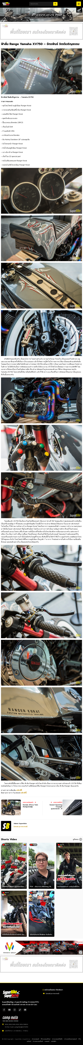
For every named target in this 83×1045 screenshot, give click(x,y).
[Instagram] (15, 1010)
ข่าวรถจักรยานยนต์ (70, 1039)
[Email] (25, 1010)
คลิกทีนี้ (19, 790)
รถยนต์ (47, 1041)
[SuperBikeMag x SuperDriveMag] (11, 994)
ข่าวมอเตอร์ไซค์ (38, 1041)
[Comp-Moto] (10, 1018)
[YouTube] (9, 1010)
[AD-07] (41, 31)
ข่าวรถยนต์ (35, 1039)
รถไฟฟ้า (53, 1041)
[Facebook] (4, 1010)
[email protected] (20, 827)
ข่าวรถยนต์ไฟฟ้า (57, 1039)
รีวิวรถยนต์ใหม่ (45, 1039)
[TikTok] (20, 1010)
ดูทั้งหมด (76, 839)
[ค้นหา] (55, 4)
